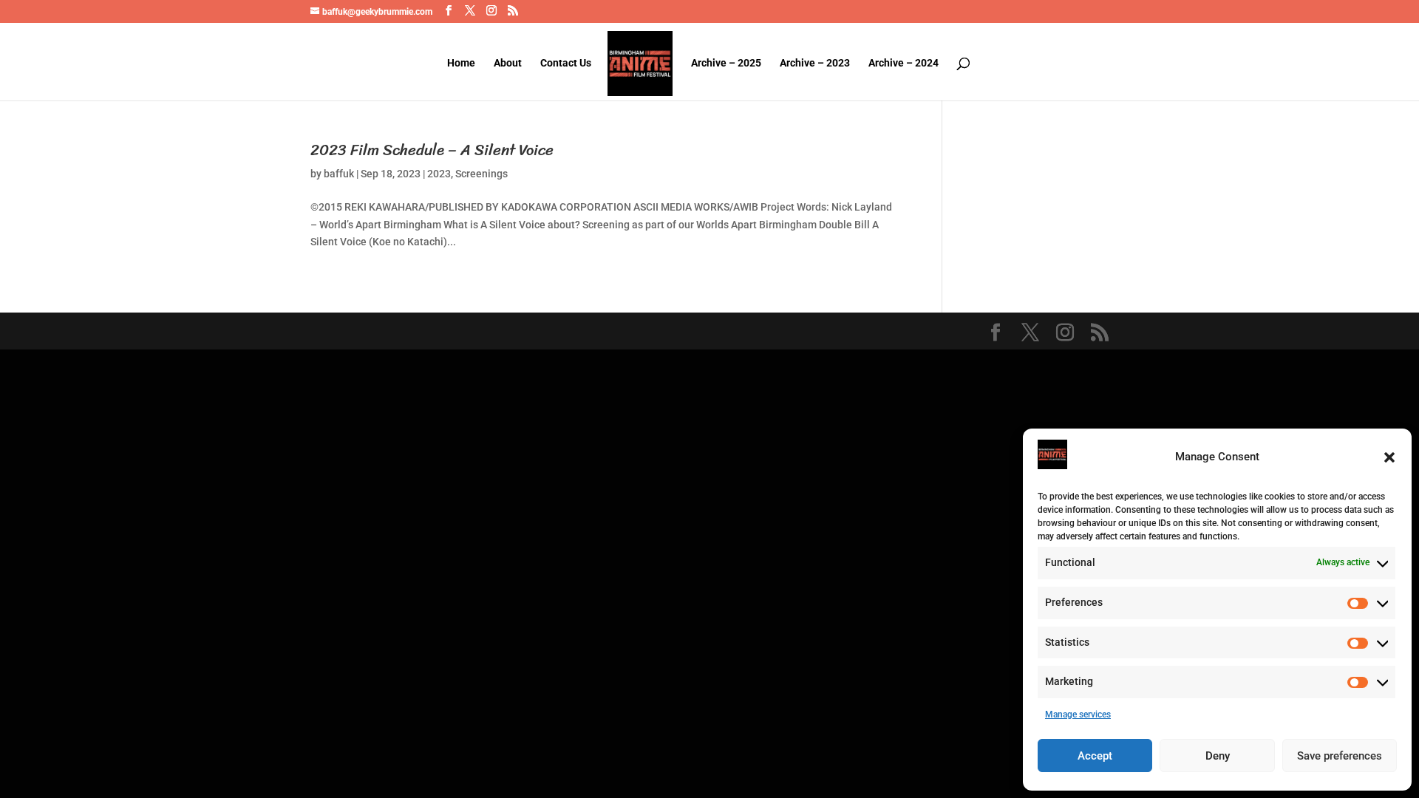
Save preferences (1339, 756)
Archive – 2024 (903, 63)
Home (461, 63)
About (508, 63)
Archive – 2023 (815, 63)
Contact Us (565, 63)
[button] (1389, 457)
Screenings (481, 174)
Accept (1095, 756)
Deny (1217, 756)
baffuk (339, 174)
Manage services (1078, 714)
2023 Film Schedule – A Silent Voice (432, 150)
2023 (439, 174)
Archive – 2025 (726, 63)
